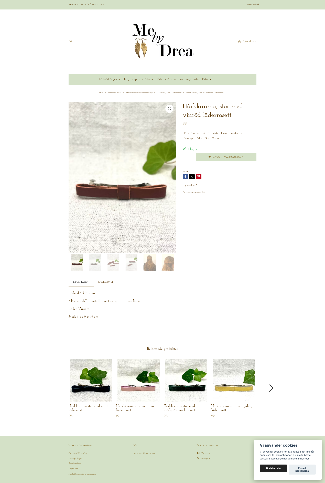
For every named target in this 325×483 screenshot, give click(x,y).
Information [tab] (81, 282)
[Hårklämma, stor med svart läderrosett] (91, 380)
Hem (101, 92)
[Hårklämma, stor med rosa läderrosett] (138, 380)
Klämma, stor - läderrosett (169, 92)
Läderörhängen (108, 79)
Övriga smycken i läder (136, 79)
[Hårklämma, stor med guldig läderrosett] (233, 380)
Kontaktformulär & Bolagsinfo (82, 474)
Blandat (218, 79)
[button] (271, 388)
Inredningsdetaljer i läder (193, 79)
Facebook (205, 453)
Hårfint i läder (164, 79)
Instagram (205, 458)
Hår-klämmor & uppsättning (139, 92)
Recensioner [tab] (106, 282)
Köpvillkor (73, 468)
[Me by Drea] (162, 42)
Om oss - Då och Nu (78, 453)
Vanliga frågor (75, 458)
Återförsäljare (75, 463)
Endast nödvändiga (302, 469)
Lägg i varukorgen (228, 157)
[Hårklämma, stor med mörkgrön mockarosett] (186, 380)
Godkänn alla (273, 468)
